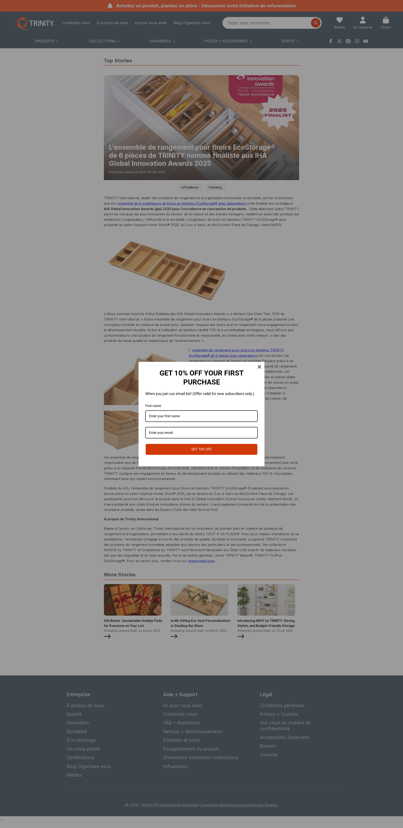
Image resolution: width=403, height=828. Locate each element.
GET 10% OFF (201, 449)
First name (153, 406)
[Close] (259, 367)
